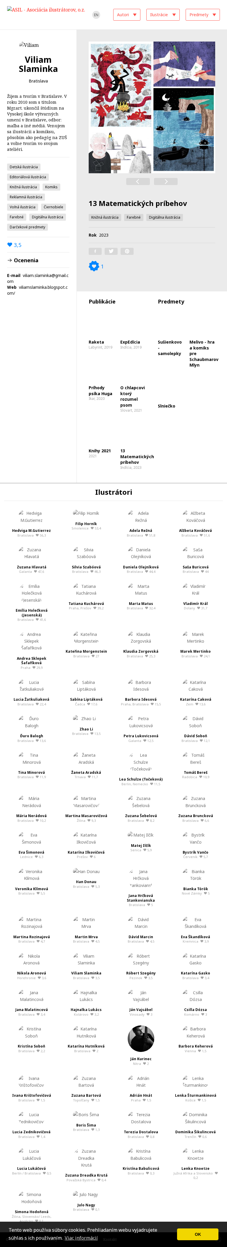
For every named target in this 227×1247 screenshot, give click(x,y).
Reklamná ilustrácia (26, 196)
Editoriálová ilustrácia (28, 176)
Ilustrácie (159, 14)
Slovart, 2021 (132, 399)
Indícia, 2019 (131, 344)
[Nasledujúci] (166, 181)
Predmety (198, 14)
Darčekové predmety (27, 227)
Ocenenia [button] (25, 260)
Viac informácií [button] (81, 1238)
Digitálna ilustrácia (47, 217)
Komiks (51, 186)
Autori (123, 14)
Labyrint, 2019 (100, 344)
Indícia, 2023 (134, 459)
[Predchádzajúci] (138, 181)
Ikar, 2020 (100, 393)
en (96, 14)
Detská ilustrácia (24, 166)
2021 (100, 453)
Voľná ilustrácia (22, 207)
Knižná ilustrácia (23, 186)
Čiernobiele (53, 207)
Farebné (17, 217)
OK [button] (198, 1234)
